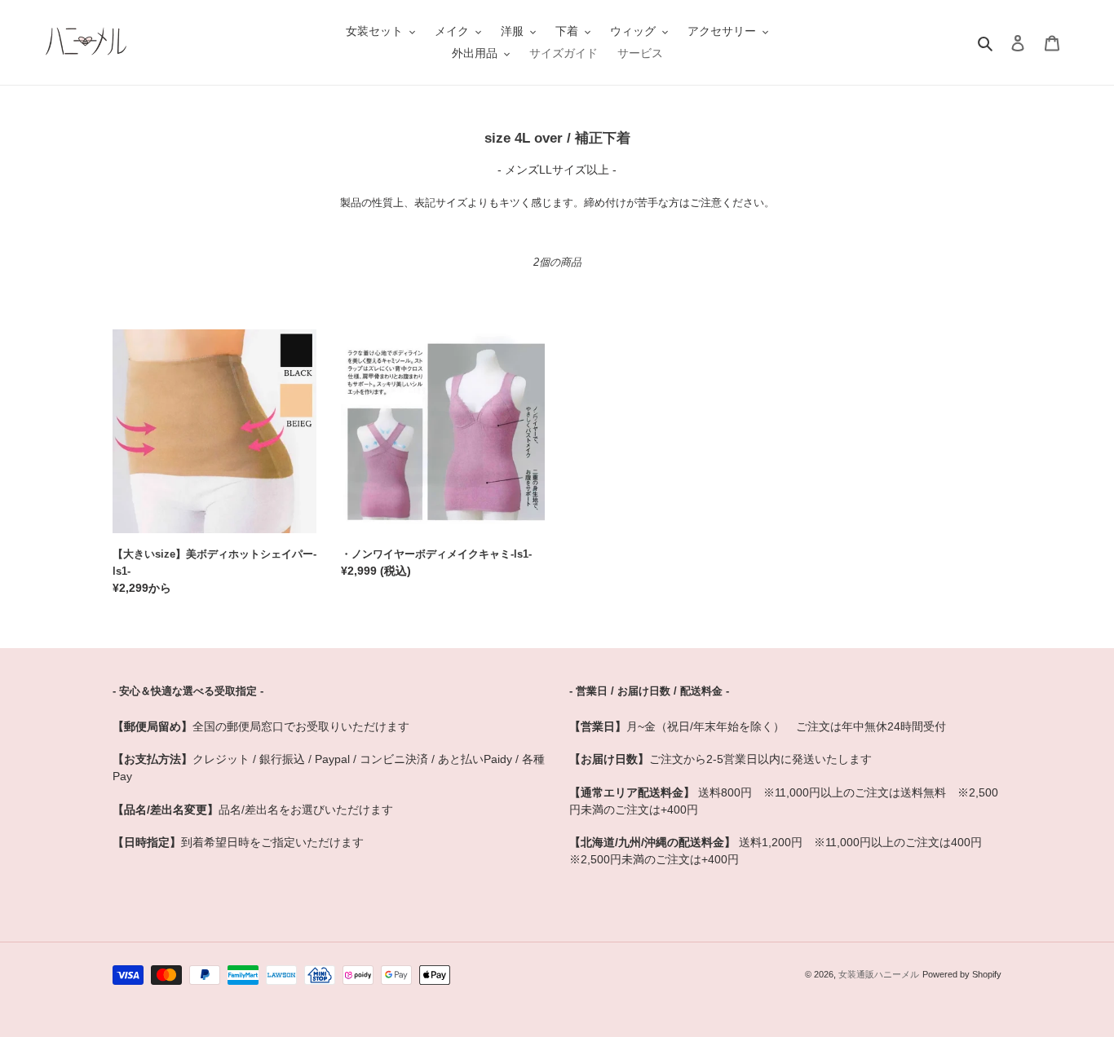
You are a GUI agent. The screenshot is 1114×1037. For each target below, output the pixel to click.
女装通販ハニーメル (878, 974)
